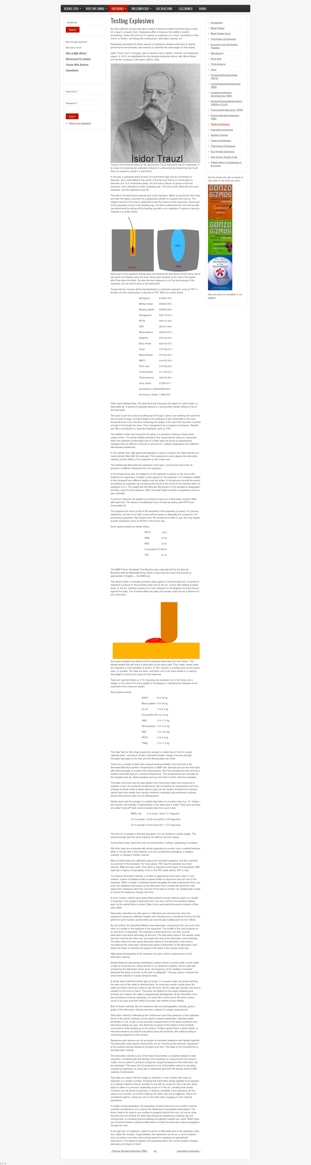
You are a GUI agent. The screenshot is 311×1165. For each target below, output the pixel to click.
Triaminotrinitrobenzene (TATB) (227, 109)
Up (155, 1151)
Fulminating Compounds (223, 38)
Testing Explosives (220, 124)
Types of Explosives (221, 140)
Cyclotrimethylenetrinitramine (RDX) (226, 85)
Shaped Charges (219, 135)
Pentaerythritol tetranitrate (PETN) (224, 76)
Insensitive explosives (189, 1151)
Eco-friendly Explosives (222, 151)
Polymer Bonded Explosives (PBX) (129, 1151)
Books (202, 8)
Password (71, 103)
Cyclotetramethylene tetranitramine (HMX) (221, 94)
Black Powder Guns (221, 33)
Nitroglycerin (217, 53)
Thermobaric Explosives (223, 146)
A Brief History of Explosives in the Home (226, 164)
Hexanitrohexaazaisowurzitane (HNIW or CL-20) (226, 102)
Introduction (217, 22)
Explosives (118, 8)
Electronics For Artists (78, 58)
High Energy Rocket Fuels (224, 157)
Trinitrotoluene (218, 64)
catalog (211, 297)
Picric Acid (216, 58)
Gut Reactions (164, 8)
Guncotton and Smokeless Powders (224, 46)
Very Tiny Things (95, 8)
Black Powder (218, 28)
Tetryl (213, 69)
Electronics (185, 8)
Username (71, 91)
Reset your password (80, 123)
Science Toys (71, 8)
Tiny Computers (140, 8)
